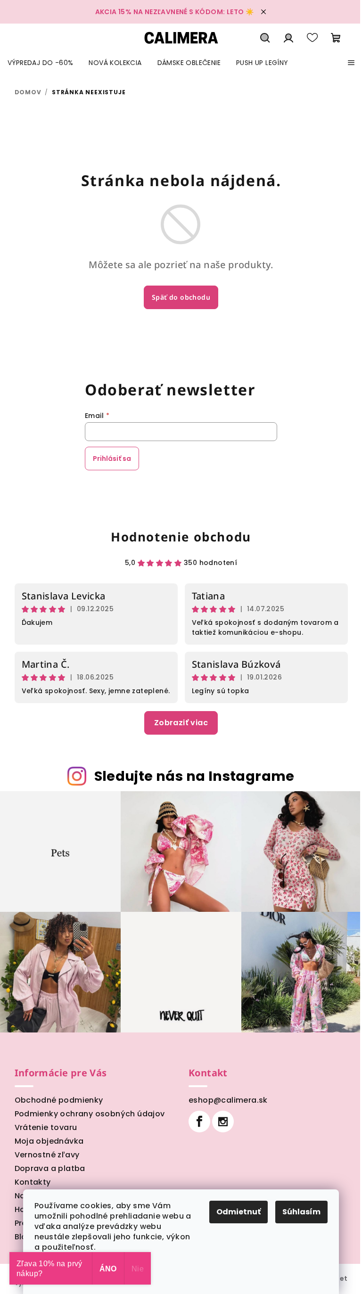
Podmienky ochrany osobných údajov (90, 1113)
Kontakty (33, 1182)
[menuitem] (40, 63)
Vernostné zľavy (47, 1154)
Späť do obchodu (181, 297)
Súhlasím (301, 1211)
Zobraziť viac (181, 722)
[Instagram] (223, 1121)
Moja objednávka (49, 1141)
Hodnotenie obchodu (181, 536)
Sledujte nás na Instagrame (194, 776)
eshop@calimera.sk (228, 1100)
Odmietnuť (238, 1211)
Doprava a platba (50, 1168)
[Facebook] (199, 1121)
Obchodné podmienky (59, 1100)
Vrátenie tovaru (46, 1127)
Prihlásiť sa (112, 458)
